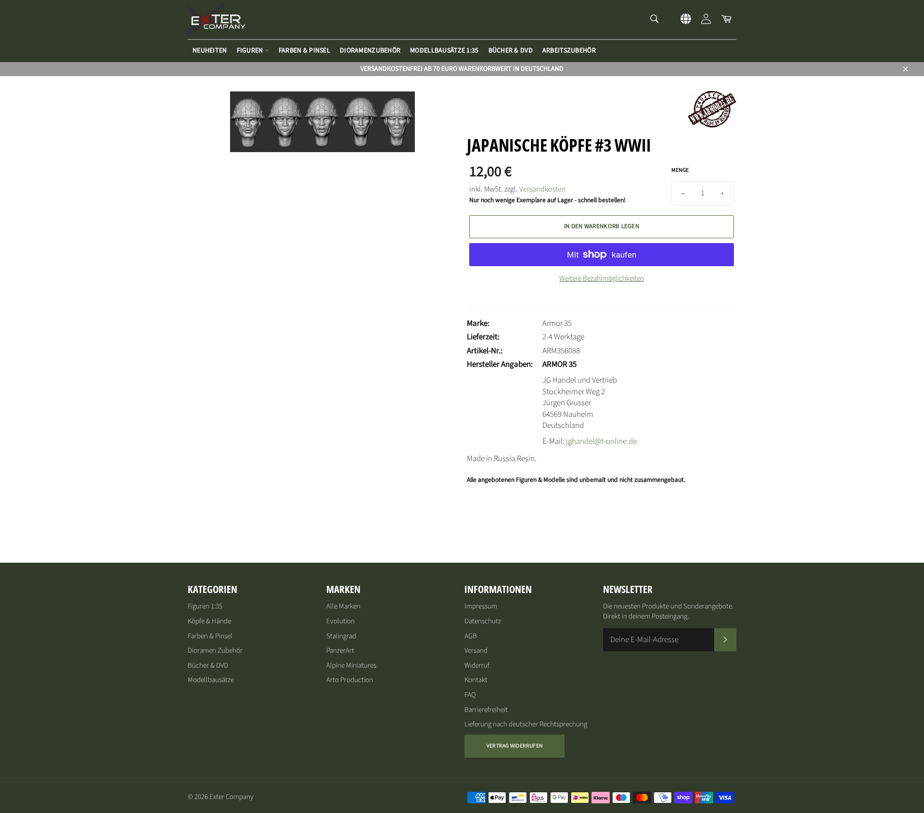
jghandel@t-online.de (601, 441)
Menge (680, 170)
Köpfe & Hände (209, 621)
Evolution (340, 621)
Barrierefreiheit (486, 710)
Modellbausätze (211, 680)
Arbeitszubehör (569, 50)
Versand (476, 650)
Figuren (251, 50)
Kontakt (476, 680)
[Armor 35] (712, 125)
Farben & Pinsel (304, 50)
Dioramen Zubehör (215, 650)
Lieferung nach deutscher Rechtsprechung (525, 724)
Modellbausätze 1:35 (444, 50)
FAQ (470, 695)
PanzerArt (340, 650)
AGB (470, 636)
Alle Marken (343, 606)
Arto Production (349, 680)
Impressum (480, 606)
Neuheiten (209, 50)
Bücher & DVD (510, 50)
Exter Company (231, 797)
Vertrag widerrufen (514, 746)
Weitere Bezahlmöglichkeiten (601, 279)
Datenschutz (482, 621)
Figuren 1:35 (205, 606)
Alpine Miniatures (351, 665)
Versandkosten (542, 189)
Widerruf (476, 665)
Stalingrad (341, 636)
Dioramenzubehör (370, 50)
